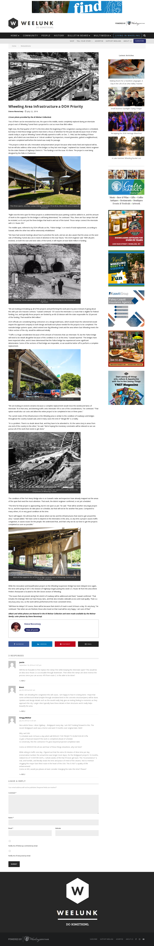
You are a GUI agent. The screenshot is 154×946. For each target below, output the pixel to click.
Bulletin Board (78, 35)
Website (58, 828)
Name (11, 818)
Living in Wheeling (127, 35)
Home (14, 35)
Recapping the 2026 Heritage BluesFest (126, 133)
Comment (12, 793)
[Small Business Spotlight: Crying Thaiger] (126, 97)
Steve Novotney (15, 111)
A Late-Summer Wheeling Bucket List (126, 158)
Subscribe (139, 41)
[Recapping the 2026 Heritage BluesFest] (126, 122)
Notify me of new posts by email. (19, 856)
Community (30, 35)
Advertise (99, 41)
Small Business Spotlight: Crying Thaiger (126, 108)
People (46, 35)
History (59, 35)
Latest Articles (126, 55)
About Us (128, 41)
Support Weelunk (113, 41)
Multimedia (101, 35)
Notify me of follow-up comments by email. (23, 846)
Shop (72, 41)
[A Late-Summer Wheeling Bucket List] (126, 147)
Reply (23, 681)
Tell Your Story (84, 41)
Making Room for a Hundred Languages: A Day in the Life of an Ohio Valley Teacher (126, 82)
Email (10, 828)
